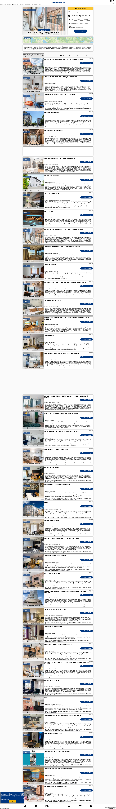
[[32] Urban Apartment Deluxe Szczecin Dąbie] (33, 651)
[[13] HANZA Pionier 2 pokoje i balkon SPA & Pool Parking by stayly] (33, 289)
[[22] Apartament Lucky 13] (33, 474)
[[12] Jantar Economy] (33, 271)
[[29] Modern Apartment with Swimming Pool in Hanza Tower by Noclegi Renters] (33, 598)
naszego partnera (66, 464)
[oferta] (27, 73)
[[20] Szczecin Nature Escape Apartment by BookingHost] (33, 438)
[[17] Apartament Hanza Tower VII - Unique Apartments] (33, 360)
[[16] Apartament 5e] (33, 342)
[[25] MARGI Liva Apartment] (33, 527)
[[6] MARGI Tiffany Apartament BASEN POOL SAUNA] (33, 165)
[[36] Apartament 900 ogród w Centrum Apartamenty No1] (33, 722)
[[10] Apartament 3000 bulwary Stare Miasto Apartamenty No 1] (33, 236)
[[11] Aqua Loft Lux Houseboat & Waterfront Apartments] (33, 253)
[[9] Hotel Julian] (33, 218)
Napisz (114, 808)
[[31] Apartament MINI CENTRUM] (33, 633)
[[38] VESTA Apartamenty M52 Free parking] (33, 758)
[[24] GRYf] (33, 509)
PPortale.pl (7, 808)
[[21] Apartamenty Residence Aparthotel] (33, 456)
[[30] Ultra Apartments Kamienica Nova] (33, 616)
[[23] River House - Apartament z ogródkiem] (33, 491)
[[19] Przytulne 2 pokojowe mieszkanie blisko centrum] (33, 420)
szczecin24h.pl (58, 2)
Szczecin (25, 60)
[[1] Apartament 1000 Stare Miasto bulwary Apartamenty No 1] (33, 66)
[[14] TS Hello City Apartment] (33, 307)
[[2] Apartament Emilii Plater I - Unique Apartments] (33, 84)
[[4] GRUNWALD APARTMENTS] (33, 119)
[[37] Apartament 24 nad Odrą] (33, 740)
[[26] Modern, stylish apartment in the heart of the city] (33, 545)
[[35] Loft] (33, 704)
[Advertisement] (58, 382)
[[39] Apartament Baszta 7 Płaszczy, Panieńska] (33, 775)
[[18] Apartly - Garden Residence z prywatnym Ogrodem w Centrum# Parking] (33, 403)
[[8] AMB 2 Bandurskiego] (33, 200)
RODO (8, 799)
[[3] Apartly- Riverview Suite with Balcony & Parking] (33, 101)
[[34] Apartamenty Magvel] (33, 687)
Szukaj (80, 31)
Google (21, 793)
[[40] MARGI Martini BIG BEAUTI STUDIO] (33, 793)
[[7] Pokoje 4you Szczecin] (33, 182)
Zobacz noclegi (86, 63)
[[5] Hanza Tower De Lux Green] (33, 137)
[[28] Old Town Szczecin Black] (33, 580)
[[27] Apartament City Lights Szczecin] (33, 562)
